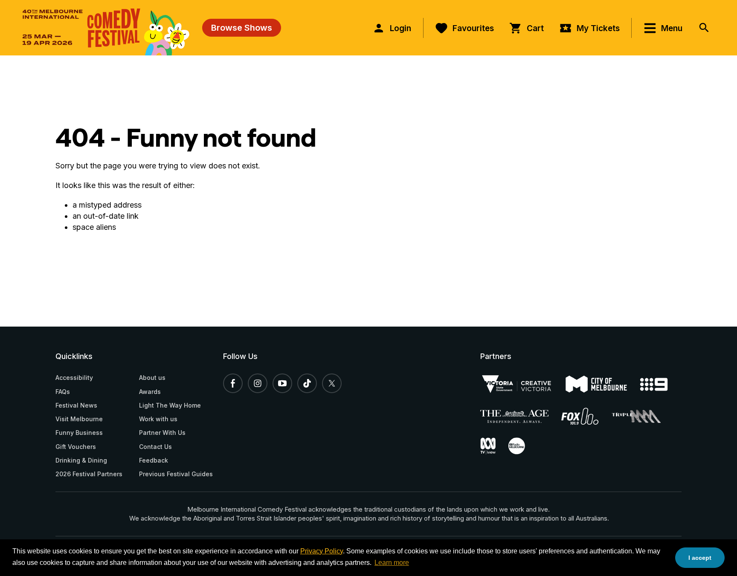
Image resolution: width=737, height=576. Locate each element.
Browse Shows (241, 28)
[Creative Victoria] (523, 384)
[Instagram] (257, 383)
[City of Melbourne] (603, 384)
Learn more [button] (391, 562)
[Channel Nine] (660, 384)
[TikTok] (307, 383)
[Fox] (586, 416)
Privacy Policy (321, 551)
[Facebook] (233, 383)
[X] (332, 383)
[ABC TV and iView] (494, 445)
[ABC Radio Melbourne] (523, 445)
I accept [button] (699, 557)
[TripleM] (643, 416)
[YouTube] (282, 383)
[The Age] (520, 416)
